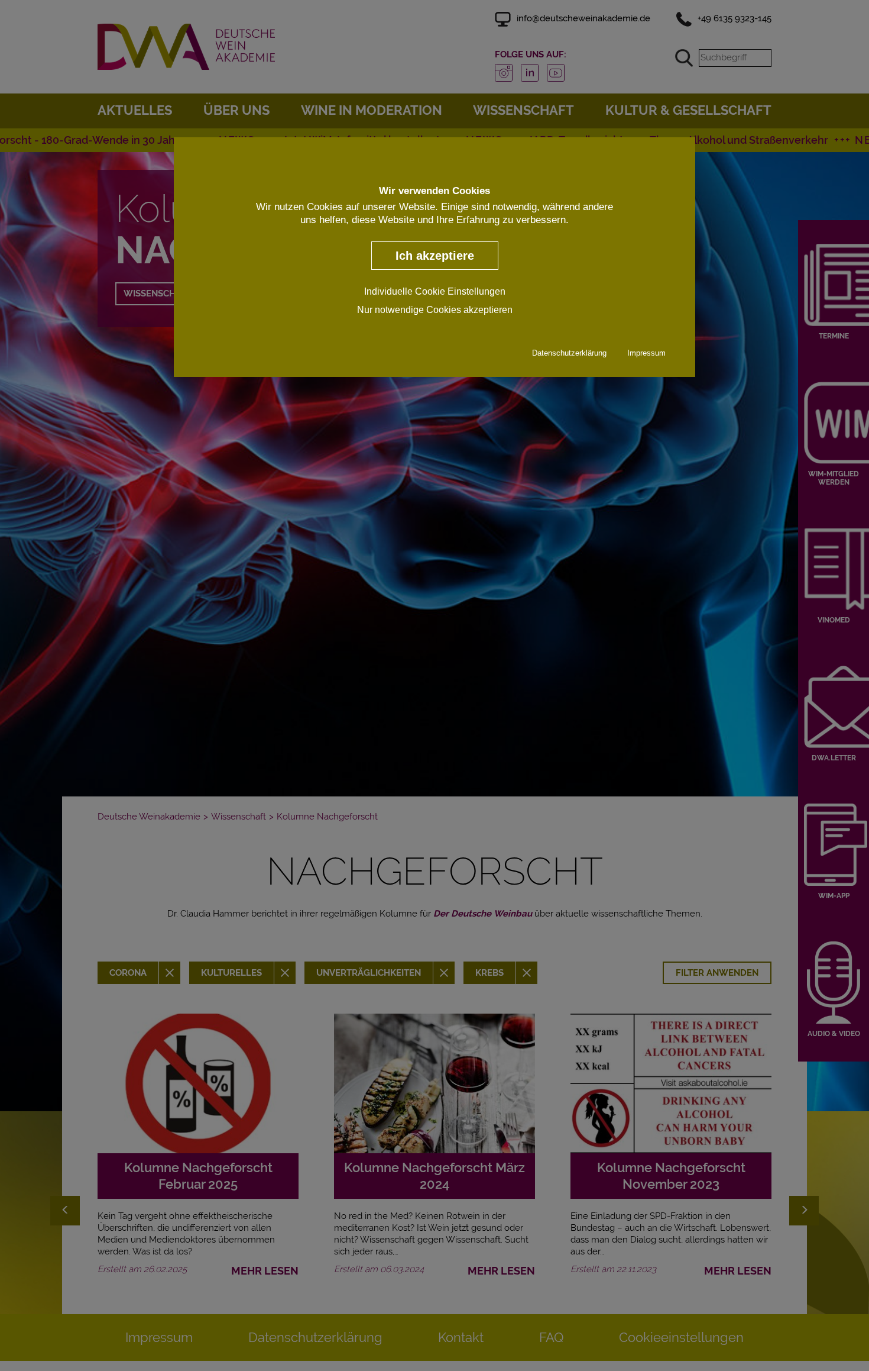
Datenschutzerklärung (569, 353)
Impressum (646, 353)
